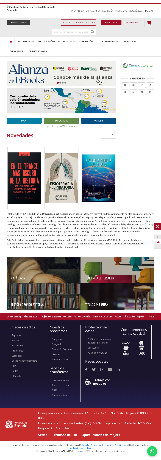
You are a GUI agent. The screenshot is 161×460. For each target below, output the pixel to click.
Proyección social (136, 11)
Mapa (24, 120)
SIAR (54, 390)
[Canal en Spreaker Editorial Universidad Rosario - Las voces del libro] (150, 85)
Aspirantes (17, 335)
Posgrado (57, 344)
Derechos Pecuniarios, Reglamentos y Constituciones (105, 445)
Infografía (61, 120)
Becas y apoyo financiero (24, 360)
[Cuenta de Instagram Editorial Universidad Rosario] (142, 85)
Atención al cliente (145, 316)
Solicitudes (93, 347)
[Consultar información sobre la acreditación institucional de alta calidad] (141, 342)
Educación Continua (62, 349)
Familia (15, 340)
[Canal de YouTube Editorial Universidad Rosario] (125, 85)
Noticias (99, 120)
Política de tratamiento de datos (57, 316)
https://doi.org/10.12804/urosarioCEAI (61, 126)
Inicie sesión (132, 22)
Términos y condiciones (103, 316)
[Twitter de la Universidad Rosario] (94, 370)
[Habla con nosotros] (152, 451)
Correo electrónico (61, 385)
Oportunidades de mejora (101, 435)
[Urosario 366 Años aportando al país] (141, 353)
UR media (16, 376)
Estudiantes (17, 345)
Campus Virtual (59, 395)
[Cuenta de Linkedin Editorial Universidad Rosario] (133, 92)
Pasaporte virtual (60, 380)
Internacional (121, 11)
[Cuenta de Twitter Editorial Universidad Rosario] (125, 92)
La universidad (77, 11)
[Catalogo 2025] (61, 73)
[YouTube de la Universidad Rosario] (110, 370)
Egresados (17, 355)
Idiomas (56, 354)
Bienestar (149, 11)
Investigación (107, 11)
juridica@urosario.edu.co (80, 448)
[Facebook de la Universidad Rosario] (86, 370)
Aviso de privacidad (82, 316)
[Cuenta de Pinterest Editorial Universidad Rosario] (150, 92)
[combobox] (71, 31)
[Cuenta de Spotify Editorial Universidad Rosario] (133, 85)
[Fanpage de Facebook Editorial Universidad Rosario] (142, 92)
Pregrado (57, 339)
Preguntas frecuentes (125, 316)
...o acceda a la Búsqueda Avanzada (78, 22)
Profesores (17, 350)
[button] (24, 170)
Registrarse (111, 22)
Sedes (15, 371)
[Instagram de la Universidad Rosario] (101, 370)
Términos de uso (64, 435)
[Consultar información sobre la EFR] (126, 348)
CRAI (14, 366)
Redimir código (18, 22)
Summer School (60, 359)
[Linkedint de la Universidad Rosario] (118, 370)
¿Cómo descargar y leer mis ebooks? (23, 316)
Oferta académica (93, 11)
